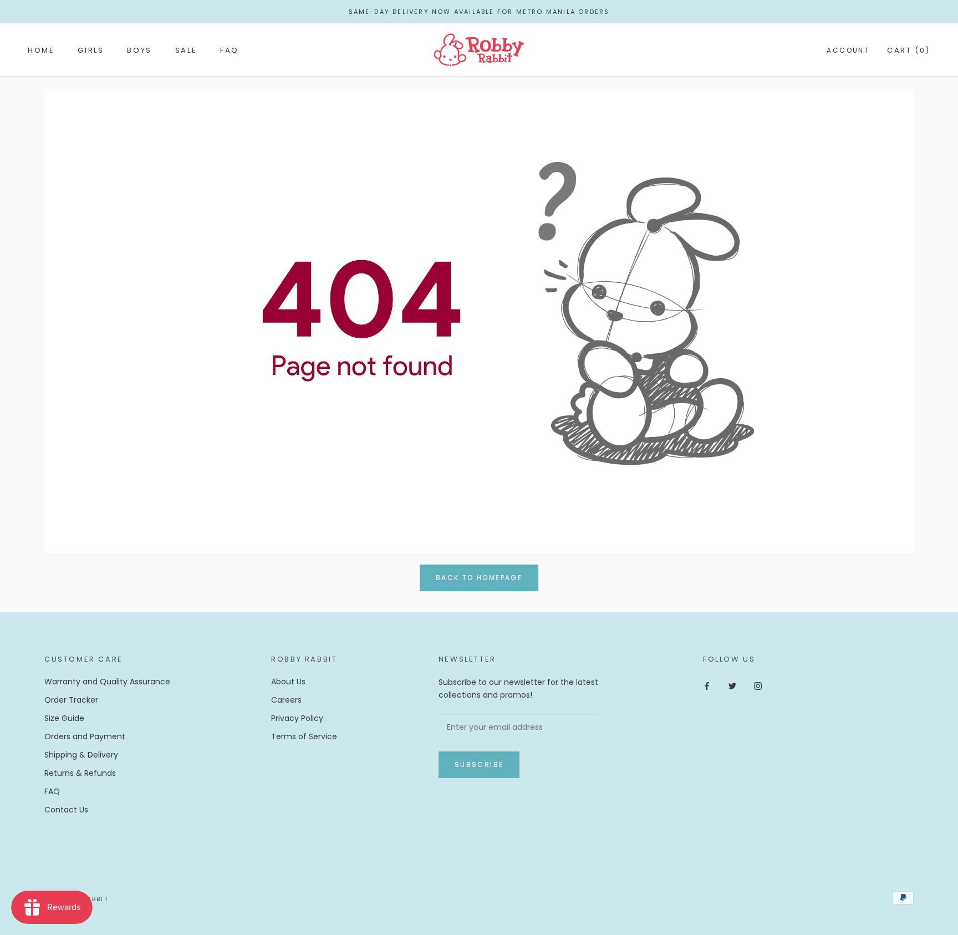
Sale (186, 50)
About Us (288, 681)
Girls (91, 50)
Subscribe (479, 764)
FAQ (229, 50)
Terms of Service (304, 736)
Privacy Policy (297, 718)
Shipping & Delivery (81, 754)
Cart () (908, 50)
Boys (139, 50)
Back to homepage (479, 577)
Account (848, 50)
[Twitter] (732, 685)
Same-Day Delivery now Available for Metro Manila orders (479, 11)
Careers (286, 699)
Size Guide (64, 718)
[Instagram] (758, 685)
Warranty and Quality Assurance (107, 681)
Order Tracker (71, 699)
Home (41, 50)
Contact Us (66, 809)
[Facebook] (707, 685)
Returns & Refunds (80, 773)
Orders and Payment (84, 736)
